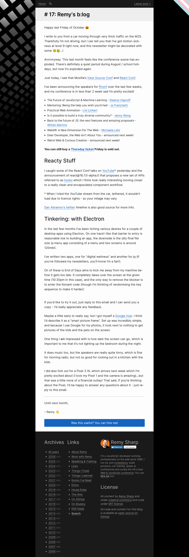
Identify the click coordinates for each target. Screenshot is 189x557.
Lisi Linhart (90, 110)
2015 (52, 508)
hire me (105, 476)
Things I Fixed (80, 470)
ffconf (103, 87)
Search (50, 3)
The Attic (77, 494)
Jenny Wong (122, 115)
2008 (52, 541)
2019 (52, 489)
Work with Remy (81, 456)
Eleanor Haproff (120, 100)
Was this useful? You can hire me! (94, 423)
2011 (52, 527)
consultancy (121, 462)
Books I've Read (81, 480)
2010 (52, 532)
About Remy (79, 451)
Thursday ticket (82, 149)
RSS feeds (77, 508)
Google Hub (123, 316)
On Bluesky (78, 503)
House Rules (79, 489)
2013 (52, 518)
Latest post (141, 3)
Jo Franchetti (119, 105)
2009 (52, 537)
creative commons (120, 499)
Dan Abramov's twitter (59, 207)
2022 (52, 475)
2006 (52, 551)
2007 (52, 546)
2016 (52, 503)
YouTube (108, 170)
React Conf (127, 78)
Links (74, 466)
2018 (52, 494)
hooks (68, 180)
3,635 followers (130, 447)
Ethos (75, 485)
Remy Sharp (126, 496)
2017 (52, 499)
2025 (52, 461)
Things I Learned (81, 475)
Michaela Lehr (110, 130)
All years (53, 451)
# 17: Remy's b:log (67, 14)
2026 (52, 456)
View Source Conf (100, 78)
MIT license (116, 503)
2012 (52, 522)
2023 (52, 470)
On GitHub (78, 499)
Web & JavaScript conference (117, 472)
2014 (52, 513)
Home (42, 3)
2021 (52, 480)
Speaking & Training (83, 461)
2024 (52, 466)
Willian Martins (57, 125)
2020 (52, 485)
